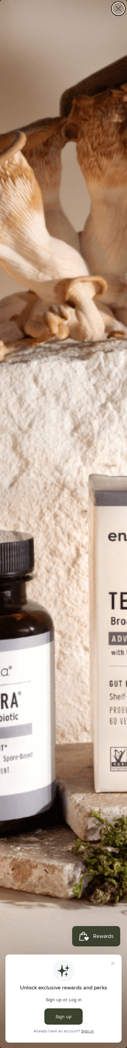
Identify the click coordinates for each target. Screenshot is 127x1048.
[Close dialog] (118, 9)
